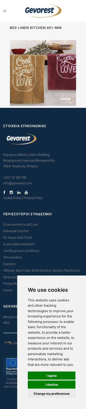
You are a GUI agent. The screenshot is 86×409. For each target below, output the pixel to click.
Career (8, 290)
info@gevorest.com (17, 183)
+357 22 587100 (14, 178)
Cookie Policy (12, 198)
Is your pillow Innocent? (19, 244)
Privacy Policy (33, 198)
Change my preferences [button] (52, 393)
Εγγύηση (9, 264)
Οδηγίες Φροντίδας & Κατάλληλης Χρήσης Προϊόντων (41, 270)
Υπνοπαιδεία (12, 257)
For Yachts (21, 343)
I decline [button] (51, 384)
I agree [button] (52, 375)
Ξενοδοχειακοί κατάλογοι (21, 251)
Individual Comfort (16, 231)
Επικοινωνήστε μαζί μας (20, 224)
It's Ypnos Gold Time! (17, 237)
